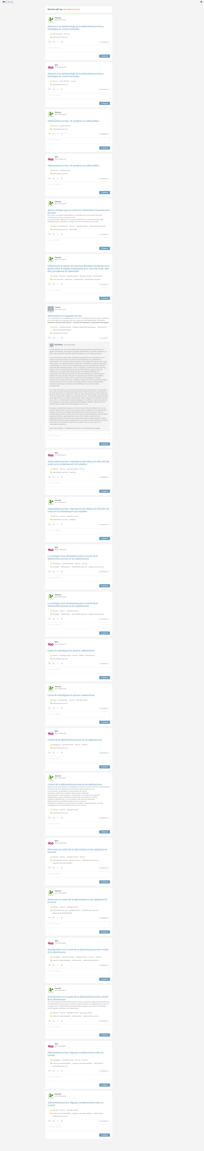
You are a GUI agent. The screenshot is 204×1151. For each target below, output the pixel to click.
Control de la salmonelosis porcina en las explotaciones (75, 740)
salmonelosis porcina (60, 37)
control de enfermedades (61, 960)
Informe (55, 857)
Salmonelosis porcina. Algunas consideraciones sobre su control (75, 1054)
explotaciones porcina (96, 567)
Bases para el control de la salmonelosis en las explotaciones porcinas (77, 850)
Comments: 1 (104, 338)
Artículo (55, 276)
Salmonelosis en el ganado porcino (65, 316)
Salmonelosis (78, 279)
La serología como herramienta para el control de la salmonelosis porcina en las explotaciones (73, 557)
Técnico (55, 81)
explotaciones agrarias (90, 860)
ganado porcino (75, 860)
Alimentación (98, 276)
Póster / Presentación (60, 226)
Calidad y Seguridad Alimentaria (84, 327)
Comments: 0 (104, 42)
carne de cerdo (57, 279)
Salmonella (73, 229)
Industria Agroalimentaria (61, 330)
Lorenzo (57, 307)
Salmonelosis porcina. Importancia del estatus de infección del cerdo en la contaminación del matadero (78, 462)
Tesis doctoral (57, 34)
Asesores (58, 18)
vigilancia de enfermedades (62, 863)
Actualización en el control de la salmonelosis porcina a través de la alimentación (78, 951)
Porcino (66, 34)
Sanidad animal (65, 126)
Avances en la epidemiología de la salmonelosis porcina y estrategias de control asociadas (76, 27)
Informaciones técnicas (97, 226)
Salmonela (68, 279)
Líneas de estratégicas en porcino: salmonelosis (71, 650)
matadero (72, 472)
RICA (56, 65)
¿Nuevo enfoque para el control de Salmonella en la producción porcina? (79, 211)
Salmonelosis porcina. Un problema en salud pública (73, 121)
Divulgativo (56, 563)
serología (55, 567)
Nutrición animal (86, 276)
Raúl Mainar (59, 345)
